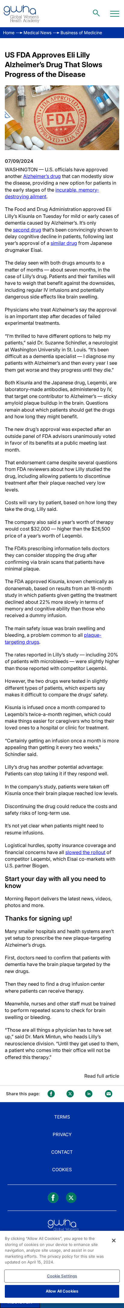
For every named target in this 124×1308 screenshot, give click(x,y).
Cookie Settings (62, 1275)
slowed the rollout (85, 852)
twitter (70, 1093)
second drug (27, 230)
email (108, 1093)
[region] (62, 1267)
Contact (62, 1152)
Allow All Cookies (62, 1291)
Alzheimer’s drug (42, 176)
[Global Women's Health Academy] (21, 13)
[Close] (113, 1240)
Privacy (62, 1134)
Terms (62, 1117)
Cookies (62, 1169)
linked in (88, 1093)
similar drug (64, 243)
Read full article (101, 1076)
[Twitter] (71, 1197)
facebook (51, 1093)
